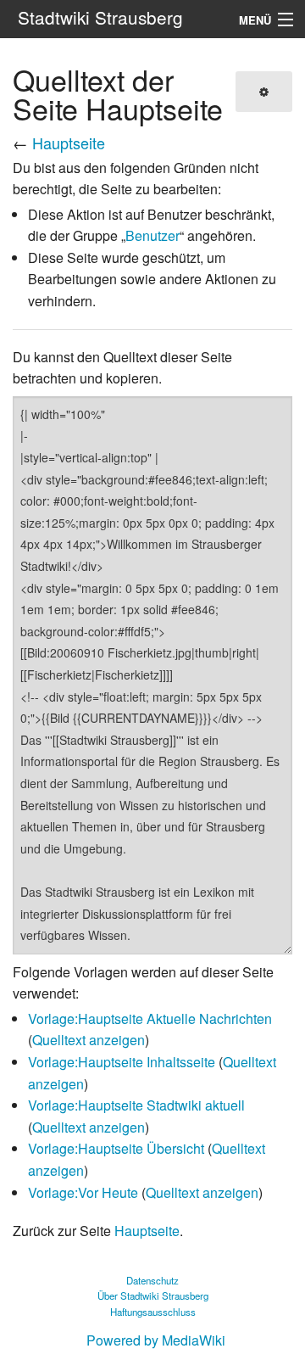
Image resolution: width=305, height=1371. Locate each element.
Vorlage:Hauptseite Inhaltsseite (121, 1062)
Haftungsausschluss (153, 1311)
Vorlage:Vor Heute (83, 1192)
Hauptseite (68, 143)
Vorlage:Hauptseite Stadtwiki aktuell (136, 1105)
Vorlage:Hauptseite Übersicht (116, 1148)
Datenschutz (152, 1280)
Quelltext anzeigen (88, 1039)
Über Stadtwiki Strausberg (152, 1295)
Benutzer (152, 235)
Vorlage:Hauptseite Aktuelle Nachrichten (150, 1018)
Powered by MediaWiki (155, 1340)
